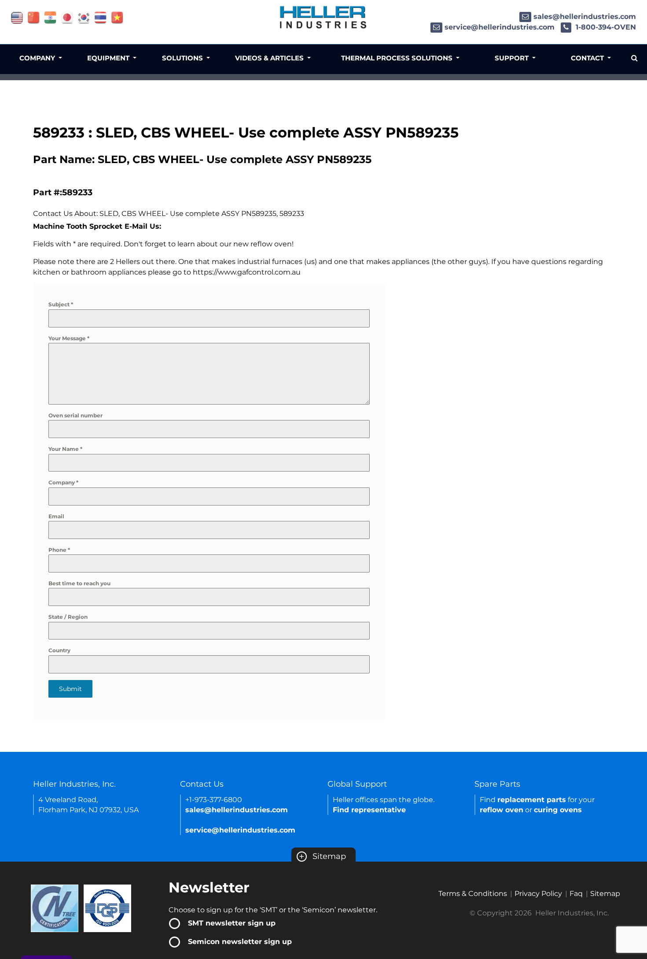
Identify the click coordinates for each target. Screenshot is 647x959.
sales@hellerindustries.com (584, 16)
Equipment (109, 58)
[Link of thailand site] (101, 17)
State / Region (68, 616)
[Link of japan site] (67, 17)
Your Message (68, 338)
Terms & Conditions (472, 893)
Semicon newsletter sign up (240, 941)
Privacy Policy (538, 893)
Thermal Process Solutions (397, 58)
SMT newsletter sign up (232, 923)
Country (59, 650)
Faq (576, 893)
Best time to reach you (79, 583)
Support (512, 58)
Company (63, 482)
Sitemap (322, 856)
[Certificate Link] (54, 907)
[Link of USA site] (17, 17)
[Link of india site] (50, 17)
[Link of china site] (34, 17)
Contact (588, 58)
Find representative (369, 810)
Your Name (65, 449)
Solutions (183, 58)
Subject (60, 304)
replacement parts (531, 799)
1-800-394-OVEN (604, 27)
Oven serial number (75, 415)
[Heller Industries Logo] (323, 16)
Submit (70, 689)
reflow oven (501, 810)
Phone (59, 549)
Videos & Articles (270, 58)
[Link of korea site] (84, 17)
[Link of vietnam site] (117, 17)
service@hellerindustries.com (500, 27)
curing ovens (558, 810)
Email (56, 516)
